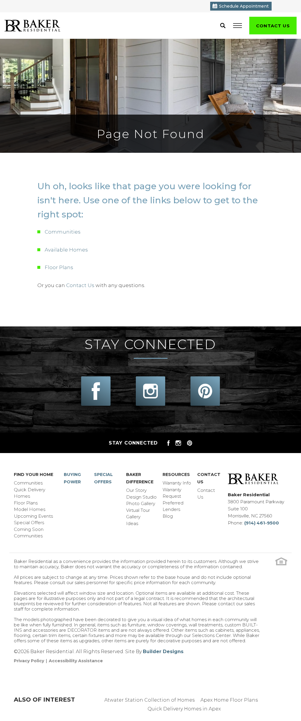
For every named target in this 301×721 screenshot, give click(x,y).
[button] (223, 25)
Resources (176, 474)
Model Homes (29, 509)
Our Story (136, 490)
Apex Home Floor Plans (229, 700)
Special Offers (29, 522)
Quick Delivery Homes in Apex (184, 709)
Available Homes (66, 250)
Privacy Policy (29, 660)
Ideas (132, 523)
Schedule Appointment (244, 6)
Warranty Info (177, 483)
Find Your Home (33, 474)
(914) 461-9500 (261, 523)
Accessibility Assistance (76, 660)
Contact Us (80, 285)
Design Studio (141, 497)
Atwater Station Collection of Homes (149, 700)
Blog (168, 516)
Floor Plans (59, 267)
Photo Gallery (140, 503)
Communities (63, 232)
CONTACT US (273, 25)
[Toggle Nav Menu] (237, 25)
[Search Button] (223, 25)
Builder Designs (163, 651)
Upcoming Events (33, 516)
